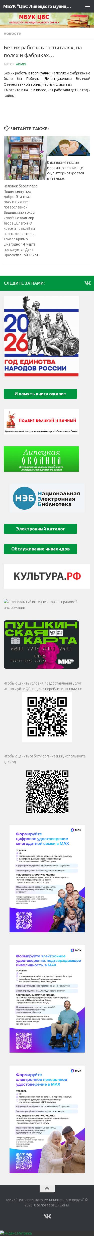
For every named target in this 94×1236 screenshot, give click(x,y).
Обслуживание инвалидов (40, 548)
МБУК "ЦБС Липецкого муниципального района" (37, 6)
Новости (12, 33)
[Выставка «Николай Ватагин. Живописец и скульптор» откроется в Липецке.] (68, 146)
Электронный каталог (40, 528)
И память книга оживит (40, 393)
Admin (21, 64)
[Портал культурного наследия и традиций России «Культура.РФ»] (47, 576)
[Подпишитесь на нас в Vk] (87, 283)
